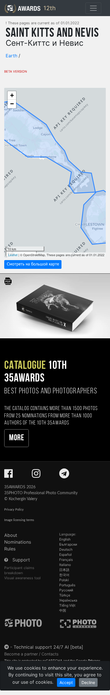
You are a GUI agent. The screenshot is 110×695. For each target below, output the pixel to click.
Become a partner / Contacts (31, 654)
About (10, 535)
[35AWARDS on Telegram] (64, 475)
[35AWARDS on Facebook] (8, 475)
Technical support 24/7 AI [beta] (48, 647)
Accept (66, 682)
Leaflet (12, 254)
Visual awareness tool (22, 578)
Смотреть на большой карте (33, 264)
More (16, 438)
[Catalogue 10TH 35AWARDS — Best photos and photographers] (55, 306)
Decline (88, 682)
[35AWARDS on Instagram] (36, 475)
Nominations (17, 542)
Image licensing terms (19, 520)
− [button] (12, 103)
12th (49, 8)
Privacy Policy (14, 509)
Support (21, 560)
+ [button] (12, 95)
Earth (11, 55)
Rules (10, 549)
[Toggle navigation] (93, 8)
